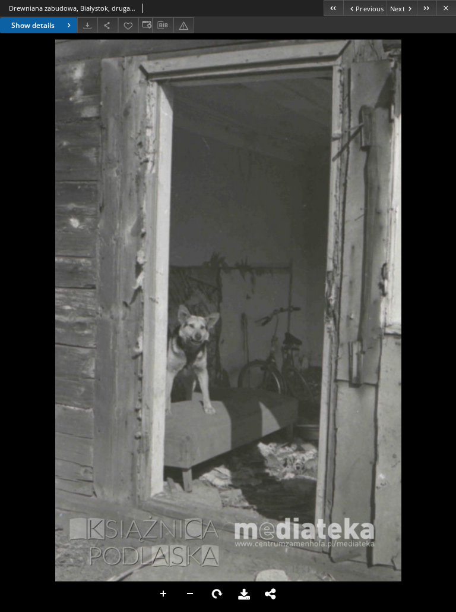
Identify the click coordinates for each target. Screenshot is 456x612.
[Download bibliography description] (163, 25)
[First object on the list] (333, 8)
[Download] (87, 25)
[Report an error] (183, 25)
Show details (33, 25)
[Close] (446, 8)
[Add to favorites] (128, 25)
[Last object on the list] (426, 8)
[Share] (107, 25)
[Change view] (145, 25)
